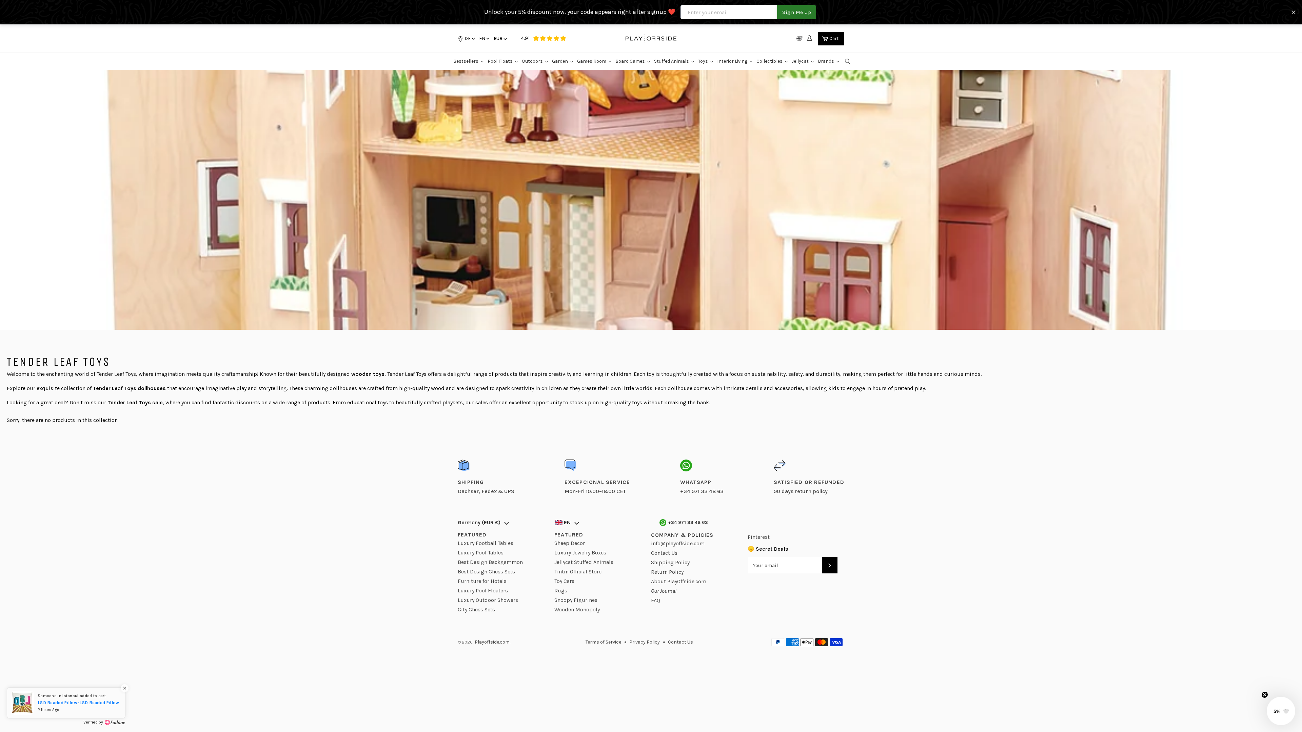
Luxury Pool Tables (481, 552)
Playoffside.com (492, 642)
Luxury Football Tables (485, 543)
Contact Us (664, 553)
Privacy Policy (644, 642)
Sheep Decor (569, 543)
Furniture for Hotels (482, 581)
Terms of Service (603, 642)
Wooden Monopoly (577, 609)
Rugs (560, 590)
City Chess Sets (476, 609)
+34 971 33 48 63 (688, 522)
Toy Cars (564, 581)
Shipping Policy (670, 562)
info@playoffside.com (678, 543)
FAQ (655, 600)
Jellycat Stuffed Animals (583, 562)
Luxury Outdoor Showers (488, 600)
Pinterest (759, 537)
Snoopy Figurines (575, 600)
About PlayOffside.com (678, 581)
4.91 (525, 38)
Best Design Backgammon (490, 562)
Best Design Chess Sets (486, 571)
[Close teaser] (1264, 694)
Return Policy (667, 572)
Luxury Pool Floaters (483, 590)
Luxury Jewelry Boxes (580, 552)
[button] (484, 38)
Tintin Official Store (577, 571)
